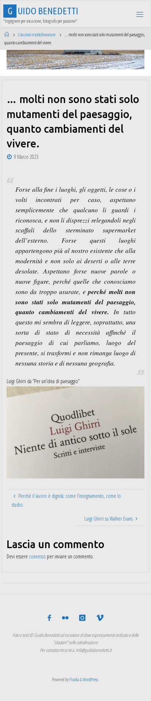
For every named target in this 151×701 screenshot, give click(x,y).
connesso (37, 556)
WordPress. (90, 679)
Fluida (74, 679)
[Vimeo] (99, 618)
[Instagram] (82, 618)
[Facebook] (49, 618)
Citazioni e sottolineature (36, 34)
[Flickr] (65, 618)
